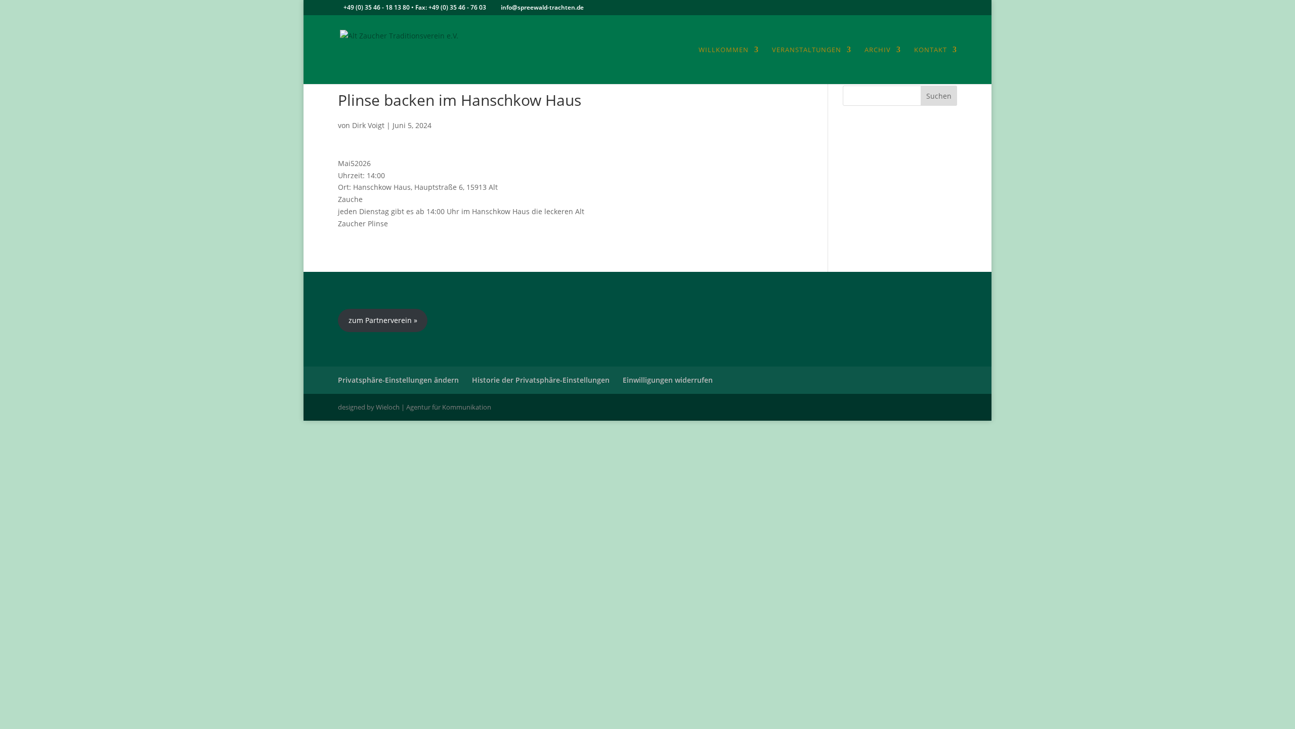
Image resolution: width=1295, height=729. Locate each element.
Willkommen (724, 50)
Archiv (878, 50)
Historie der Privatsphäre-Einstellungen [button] (541, 380)
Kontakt (930, 50)
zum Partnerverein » (383, 320)
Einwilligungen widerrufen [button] (668, 380)
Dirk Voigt (368, 125)
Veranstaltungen (806, 50)
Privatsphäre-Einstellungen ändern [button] (398, 380)
